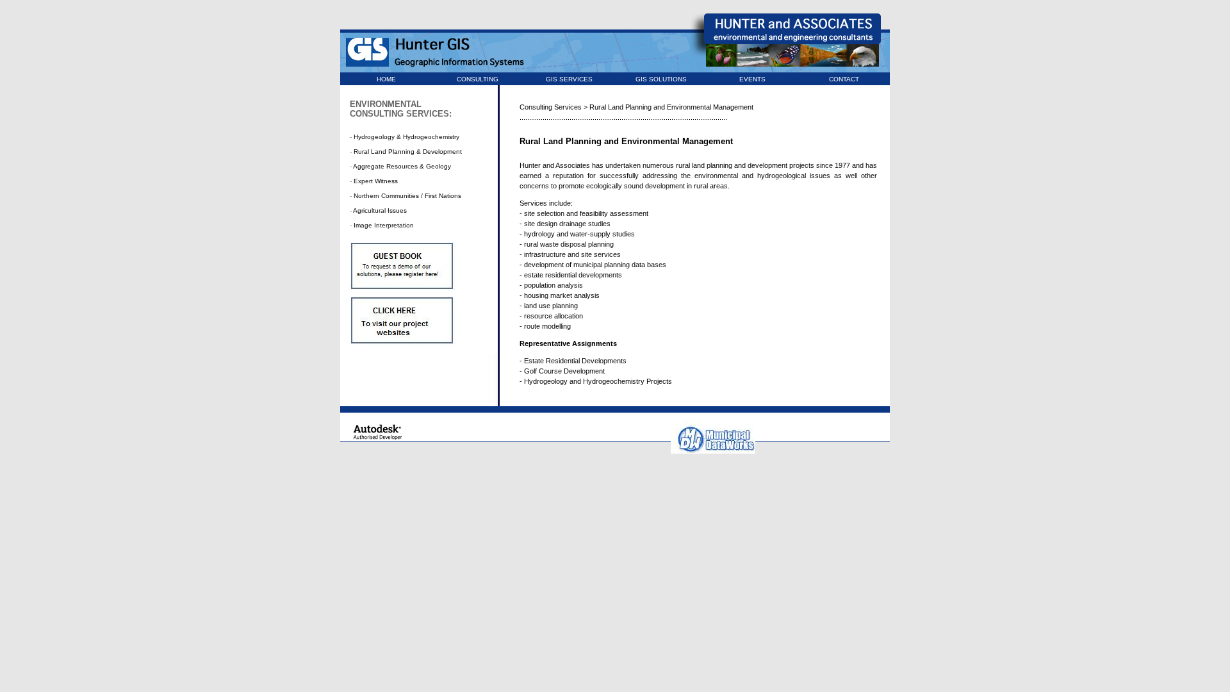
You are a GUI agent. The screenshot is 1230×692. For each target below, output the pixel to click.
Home (386, 79)
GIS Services (569, 79)
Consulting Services (551, 107)
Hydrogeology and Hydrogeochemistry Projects (598, 381)
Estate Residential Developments (575, 361)
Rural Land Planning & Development (408, 151)
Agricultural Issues (380, 210)
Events (752, 79)
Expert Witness (376, 181)
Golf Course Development (564, 371)
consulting (477, 79)
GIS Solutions (661, 79)
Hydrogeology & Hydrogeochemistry (406, 136)
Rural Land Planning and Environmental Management (671, 107)
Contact (844, 79)
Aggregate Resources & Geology (402, 166)
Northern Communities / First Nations (407, 195)
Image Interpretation (384, 225)
